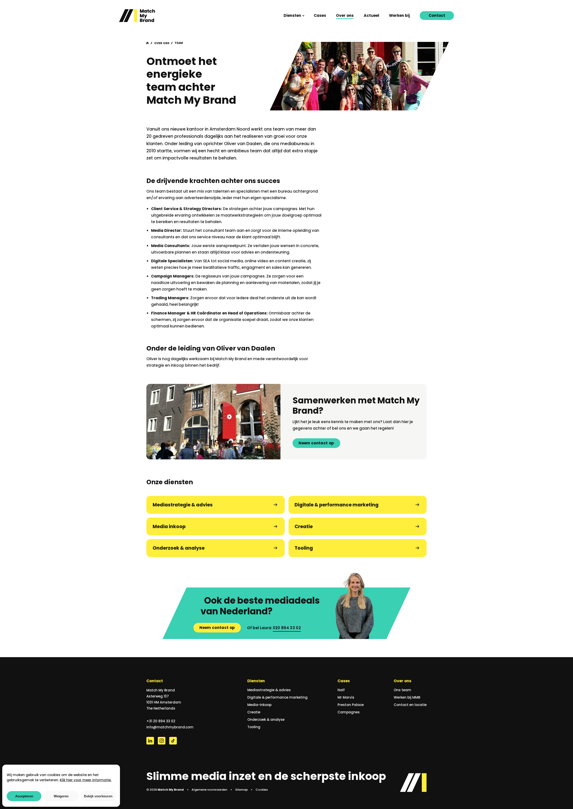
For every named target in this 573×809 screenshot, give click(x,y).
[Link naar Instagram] (161, 740)
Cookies (262, 789)
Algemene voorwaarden (209, 789)
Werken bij (399, 15)
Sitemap (241, 789)
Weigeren (61, 796)
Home (147, 43)
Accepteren (24, 796)
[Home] (137, 15)
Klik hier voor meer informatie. (85, 780)
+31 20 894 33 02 (160, 721)
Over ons (345, 15)
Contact (437, 15)
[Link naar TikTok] (173, 740)
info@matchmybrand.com (169, 727)
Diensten (292, 15)
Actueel (371, 15)
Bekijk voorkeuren (98, 796)
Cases (320, 15)
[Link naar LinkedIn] (150, 740)
